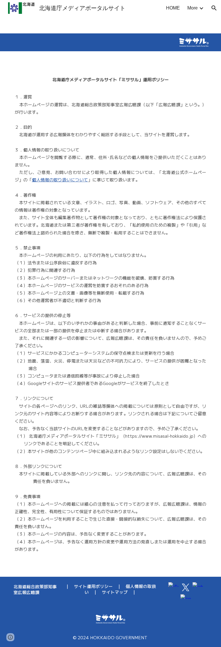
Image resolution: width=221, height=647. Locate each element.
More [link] (192, 7)
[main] (110, 314)
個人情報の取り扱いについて (60, 180)
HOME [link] (173, 7)
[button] (214, 8)
